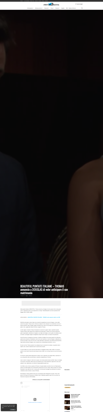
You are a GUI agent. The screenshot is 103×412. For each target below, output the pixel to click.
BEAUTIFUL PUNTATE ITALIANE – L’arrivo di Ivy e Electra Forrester (76, 401)
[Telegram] (81, 4)
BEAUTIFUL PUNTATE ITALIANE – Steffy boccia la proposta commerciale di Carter (76, 395)
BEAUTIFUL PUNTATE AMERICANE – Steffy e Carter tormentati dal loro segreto (76, 407)
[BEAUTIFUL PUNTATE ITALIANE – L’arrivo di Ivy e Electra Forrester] (67, 402)
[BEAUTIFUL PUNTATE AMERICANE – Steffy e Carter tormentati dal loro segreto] (67, 408)
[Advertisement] (41, 303)
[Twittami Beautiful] (51, 4)
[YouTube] (80, 4)
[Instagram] (78, 4)
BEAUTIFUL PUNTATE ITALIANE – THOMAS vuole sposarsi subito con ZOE (44, 317)
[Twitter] (77, 4)
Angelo (27, 295)
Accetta (12, 409)
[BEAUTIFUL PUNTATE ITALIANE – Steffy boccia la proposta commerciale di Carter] (67, 396)
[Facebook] (75, 4)
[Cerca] (82, 8)
